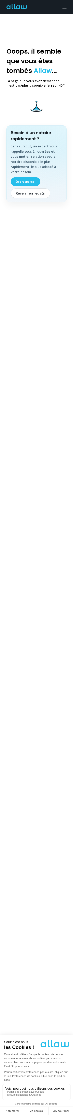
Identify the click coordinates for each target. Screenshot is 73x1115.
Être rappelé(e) (25, 181)
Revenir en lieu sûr (30, 193)
